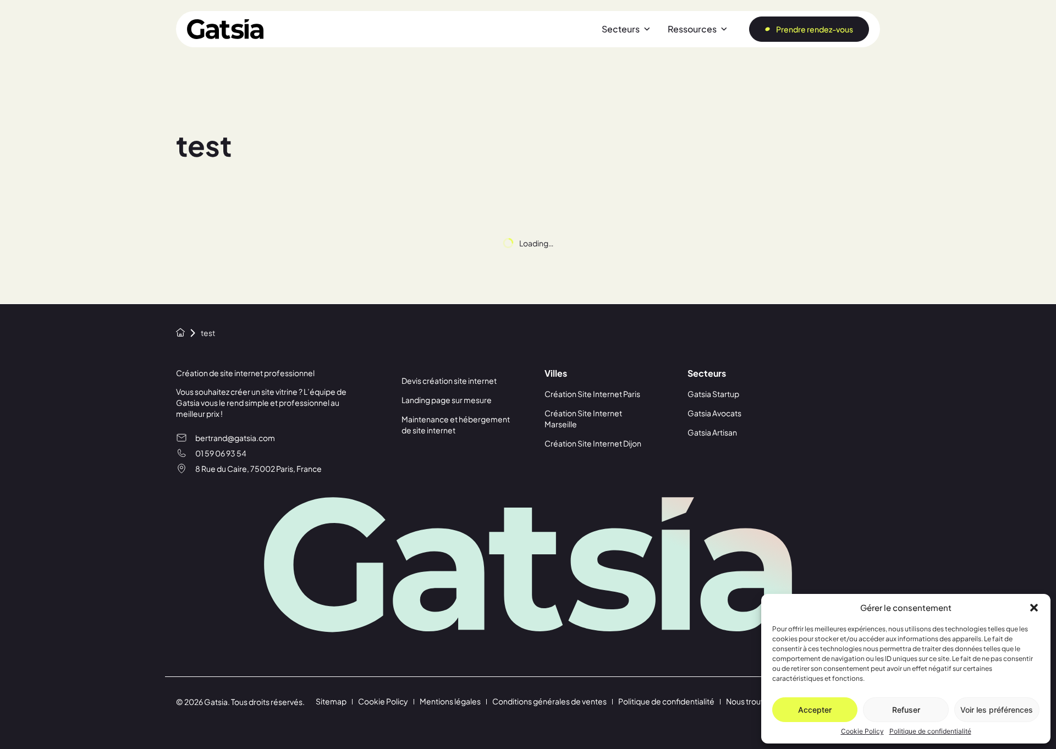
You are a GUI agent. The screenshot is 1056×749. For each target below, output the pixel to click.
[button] (1034, 607)
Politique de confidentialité (930, 731)
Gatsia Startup (713, 394)
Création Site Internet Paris (592, 394)
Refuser (906, 709)
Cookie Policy (862, 731)
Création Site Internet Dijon (592, 443)
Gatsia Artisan (712, 432)
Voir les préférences (996, 709)
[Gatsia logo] (225, 29)
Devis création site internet (449, 380)
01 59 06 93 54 (220, 453)
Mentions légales (450, 701)
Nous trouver (749, 701)
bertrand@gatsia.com (235, 438)
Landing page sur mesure (447, 400)
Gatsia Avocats (714, 413)
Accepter (815, 709)
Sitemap (331, 701)
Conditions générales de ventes (549, 701)
